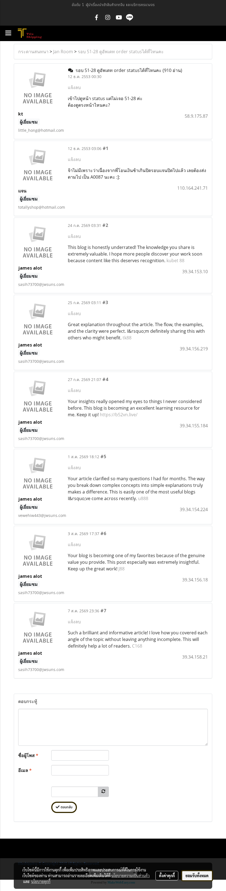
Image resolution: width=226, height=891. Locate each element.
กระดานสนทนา (33, 52)
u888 (143, 498)
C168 (137, 646)
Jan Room (63, 52)
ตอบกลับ (66, 807)
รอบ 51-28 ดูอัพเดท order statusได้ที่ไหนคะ (121, 52)
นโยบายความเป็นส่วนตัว (130, 875)
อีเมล (25, 770)
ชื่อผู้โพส (28, 755)
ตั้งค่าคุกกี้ (167, 875)
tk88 (127, 338)
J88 (122, 569)
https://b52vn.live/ (119, 415)
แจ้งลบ (74, 87)
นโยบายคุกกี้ (40, 881)
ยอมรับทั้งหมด (197, 875)
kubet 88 (175, 260)
